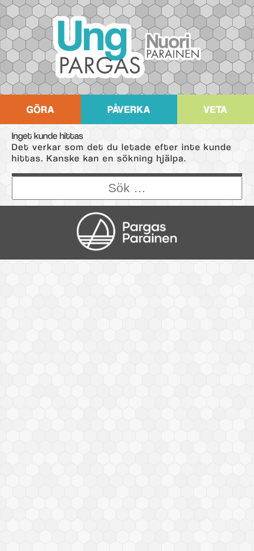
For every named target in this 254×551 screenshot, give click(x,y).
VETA (215, 109)
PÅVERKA (129, 109)
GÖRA (41, 109)
